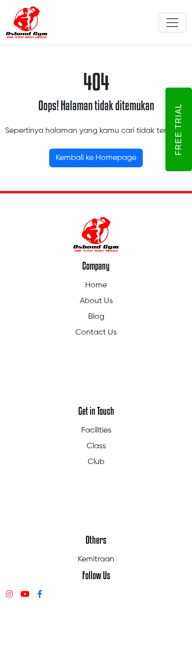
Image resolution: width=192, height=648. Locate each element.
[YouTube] (25, 595)
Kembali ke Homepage (96, 158)
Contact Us (96, 333)
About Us (96, 301)
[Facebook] (39, 595)
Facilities (96, 430)
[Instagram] (9, 595)
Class (96, 446)
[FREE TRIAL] (159, 129)
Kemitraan (96, 559)
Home (96, 285)
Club (96, 462)
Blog (96, 317)
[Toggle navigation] (172, 22)
